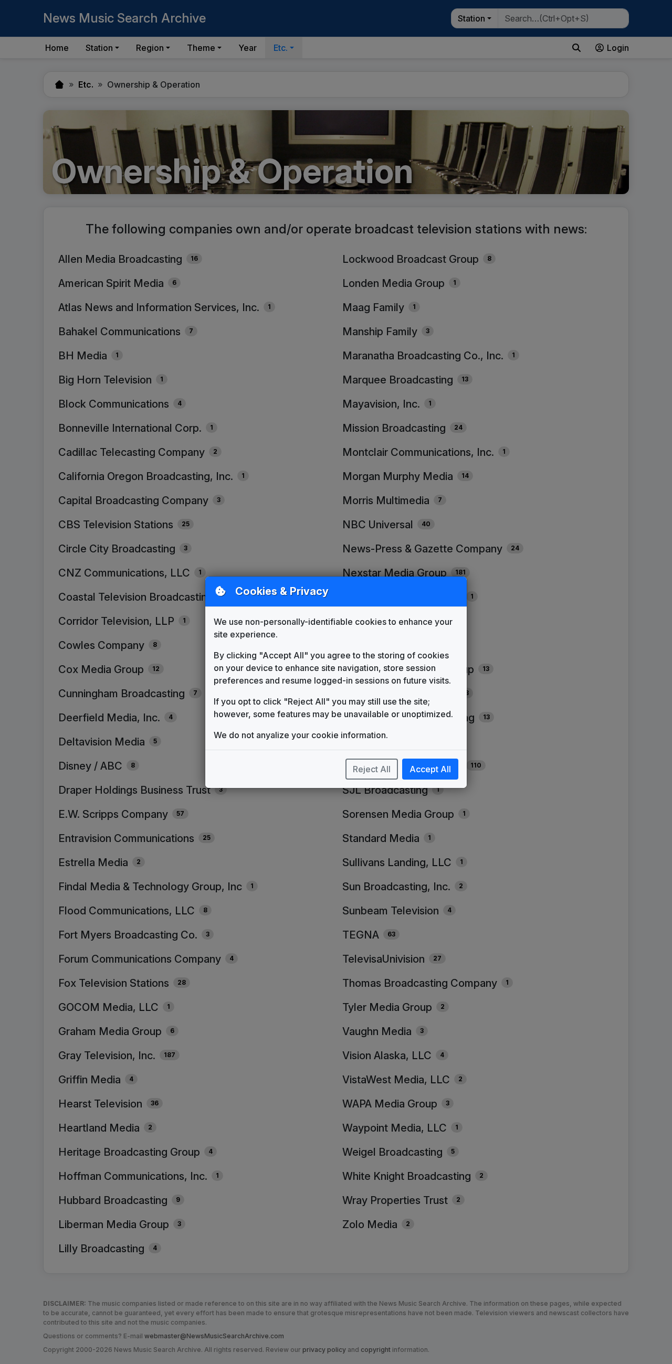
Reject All (372, 769)
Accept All (430, 769)
